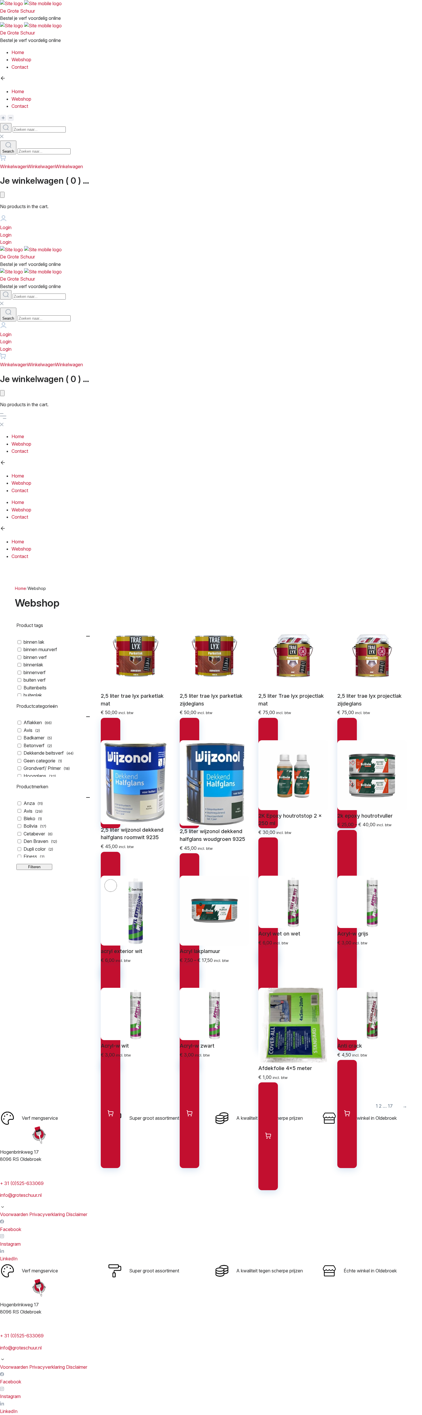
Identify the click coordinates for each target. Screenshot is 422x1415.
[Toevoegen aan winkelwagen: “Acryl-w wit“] (110, 1114)
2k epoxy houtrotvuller (365, 816)
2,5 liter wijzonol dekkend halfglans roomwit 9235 (132, 834)
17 (390, 1106)
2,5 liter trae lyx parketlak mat (132, 700)
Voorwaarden (14, 1214)
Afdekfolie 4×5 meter (285, 1068)
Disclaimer (76, 1214)
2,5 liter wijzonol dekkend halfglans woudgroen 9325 (212, 835)
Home (20, 588)
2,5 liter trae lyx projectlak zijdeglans (369, 700)
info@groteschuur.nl (21, 1195)
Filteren (34, 867)
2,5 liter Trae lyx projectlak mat (291, 700)
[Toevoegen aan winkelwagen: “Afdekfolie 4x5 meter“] (268, 1136)
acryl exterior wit (121, 951)
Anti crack (349, 1046)
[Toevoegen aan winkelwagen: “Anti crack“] (347, 1114)
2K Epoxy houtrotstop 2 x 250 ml (290, 820)
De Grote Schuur (17, 11)
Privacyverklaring (47, 1214)
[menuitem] (216, 52)
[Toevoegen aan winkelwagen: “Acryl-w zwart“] (189, 1114)
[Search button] (5, 128)
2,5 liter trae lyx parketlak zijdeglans (211, 700)
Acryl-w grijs (352, 934)
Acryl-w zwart (197, 1046)
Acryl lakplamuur (200, 951)
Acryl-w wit (115, 1046)
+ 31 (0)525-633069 (22, 1183)
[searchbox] (39, 129)
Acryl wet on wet (279, 934)
